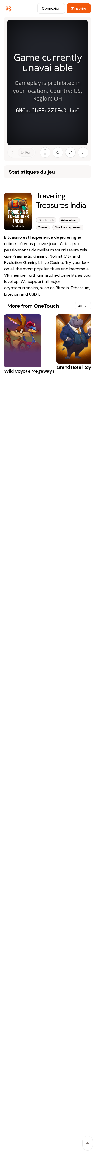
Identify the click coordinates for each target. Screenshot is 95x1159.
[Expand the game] (70, 152)
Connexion (51, 8)
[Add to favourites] (58, 152)
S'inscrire (78, 8)
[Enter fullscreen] (83, 152)
